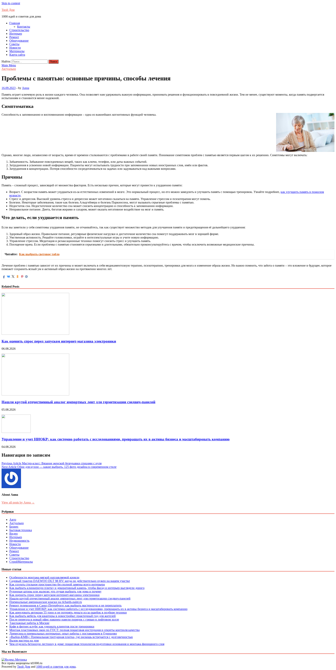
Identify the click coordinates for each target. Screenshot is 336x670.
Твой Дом (8, 9)
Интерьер (15, 33)
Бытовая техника (20, 530)
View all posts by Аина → (18, 502)
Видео (13, 533)
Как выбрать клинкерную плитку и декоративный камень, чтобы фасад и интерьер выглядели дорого (76, 588)
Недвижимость (19, 540)
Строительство (19, 30)
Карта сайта (17, 54)
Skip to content (11, 3)
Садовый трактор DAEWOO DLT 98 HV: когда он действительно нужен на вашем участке (69, 581)
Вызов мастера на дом (24, 640)
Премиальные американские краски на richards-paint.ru (45, 602)
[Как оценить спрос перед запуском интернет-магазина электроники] (35, 333)
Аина (25, 88)
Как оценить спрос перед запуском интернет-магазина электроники (59, 341)
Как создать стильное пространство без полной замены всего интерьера (57, 584)
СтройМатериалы (21, 561)
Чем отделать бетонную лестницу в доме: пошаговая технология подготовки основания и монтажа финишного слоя (86, 644)
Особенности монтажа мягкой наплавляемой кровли (44, 577)
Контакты (23, 26)
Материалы (16, 51)
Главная (14, 23)
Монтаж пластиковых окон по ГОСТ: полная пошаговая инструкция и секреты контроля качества (74, 630)
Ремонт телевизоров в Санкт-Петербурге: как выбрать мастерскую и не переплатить (65, 605)
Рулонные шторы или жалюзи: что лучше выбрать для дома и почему (55, 591)
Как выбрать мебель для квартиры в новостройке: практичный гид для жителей (62, 616)
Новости (15, 47)
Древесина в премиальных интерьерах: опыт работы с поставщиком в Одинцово (63, 633)
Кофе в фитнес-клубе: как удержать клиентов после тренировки (51, 626)
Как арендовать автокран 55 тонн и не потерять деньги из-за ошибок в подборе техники (68, 612)
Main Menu (9, 65)
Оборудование (19, 40)
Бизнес (13, 526)
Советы (14, 44)
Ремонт (14, 37)
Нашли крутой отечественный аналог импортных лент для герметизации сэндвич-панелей (78, 402)
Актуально (9, 68)
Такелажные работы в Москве (29, 623)
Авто (12, 519)
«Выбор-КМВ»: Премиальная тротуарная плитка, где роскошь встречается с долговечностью (71, 637)
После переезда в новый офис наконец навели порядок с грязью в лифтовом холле (64, 619)
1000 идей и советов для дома (56, 666)
